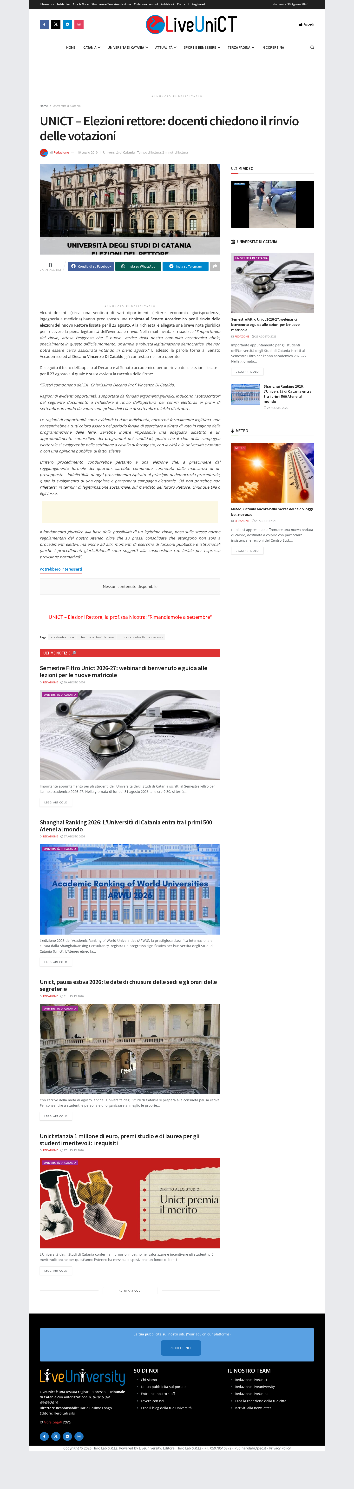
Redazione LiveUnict (251, 1379)
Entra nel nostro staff (158, 1393)
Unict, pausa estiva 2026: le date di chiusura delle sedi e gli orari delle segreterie (128, 985)
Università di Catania (126, 47)
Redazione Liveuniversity (255, 1386)
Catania (89, 47)
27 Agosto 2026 (74, 836)
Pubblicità (167, 4)
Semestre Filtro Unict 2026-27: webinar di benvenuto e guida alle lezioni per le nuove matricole (123, 671)
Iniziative (63, 4)
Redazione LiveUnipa (252, 1393)
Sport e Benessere (200, 47)
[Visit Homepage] (191, 24)
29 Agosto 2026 (74, 682)
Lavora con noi (152, 1401)
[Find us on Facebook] (44, 24)
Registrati (198, 4)
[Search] (312, 47)
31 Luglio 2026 (73, 996)
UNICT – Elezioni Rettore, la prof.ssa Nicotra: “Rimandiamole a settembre (129, 617)
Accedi (308, 24)
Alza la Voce (80, 4)
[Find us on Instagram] (79, 24)
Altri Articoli (130, 1290)
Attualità (163, 47)
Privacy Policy (280, 1448)
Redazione (61, 152)
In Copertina (273, 47)
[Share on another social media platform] (215, 266)
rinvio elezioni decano (97, 637)
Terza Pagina (239, 47)
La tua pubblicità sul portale (163, 1386)
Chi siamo (149, 1379)
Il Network (47, 4)
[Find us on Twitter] (55, 24)
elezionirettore (62, 637)
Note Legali (53, 1422)
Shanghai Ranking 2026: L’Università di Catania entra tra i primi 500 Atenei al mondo (126, 825)
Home (71, 47)
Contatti (183, 4)
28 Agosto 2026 (265, 521)
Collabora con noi (146, 4)
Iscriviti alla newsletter (253, 1408)
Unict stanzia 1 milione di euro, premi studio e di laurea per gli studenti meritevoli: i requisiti (119, 1139)
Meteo (240, 448)
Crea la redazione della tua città (260, 1401)
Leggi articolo (58, 802)
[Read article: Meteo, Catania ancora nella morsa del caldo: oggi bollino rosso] (272, 473)
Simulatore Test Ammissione (111, 4)
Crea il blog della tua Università (166, 1408)
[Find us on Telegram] (67, 24)
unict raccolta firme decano (141, 637)
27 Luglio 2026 (73, 1150)
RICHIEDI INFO (181, 1348)
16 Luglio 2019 (87, 152)
